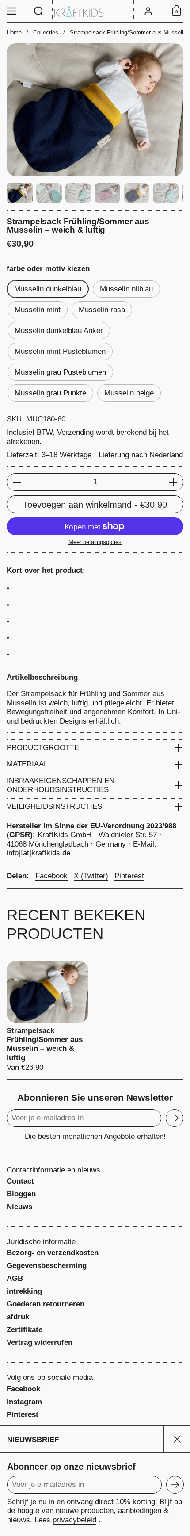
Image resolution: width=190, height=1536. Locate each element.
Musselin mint (38, 310)
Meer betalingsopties (95, 542)
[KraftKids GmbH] (95, 11)
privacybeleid (74, 1520)
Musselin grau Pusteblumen (60, 372)
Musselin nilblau (126, 289)
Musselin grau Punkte (50, 393)
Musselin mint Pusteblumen (60, 351)
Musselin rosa (102, 310)
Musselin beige (129, 393)
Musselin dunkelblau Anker (59, 330)
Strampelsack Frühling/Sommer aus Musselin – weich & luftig (47, 1016)
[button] (39, 11)
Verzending (75, 432)
